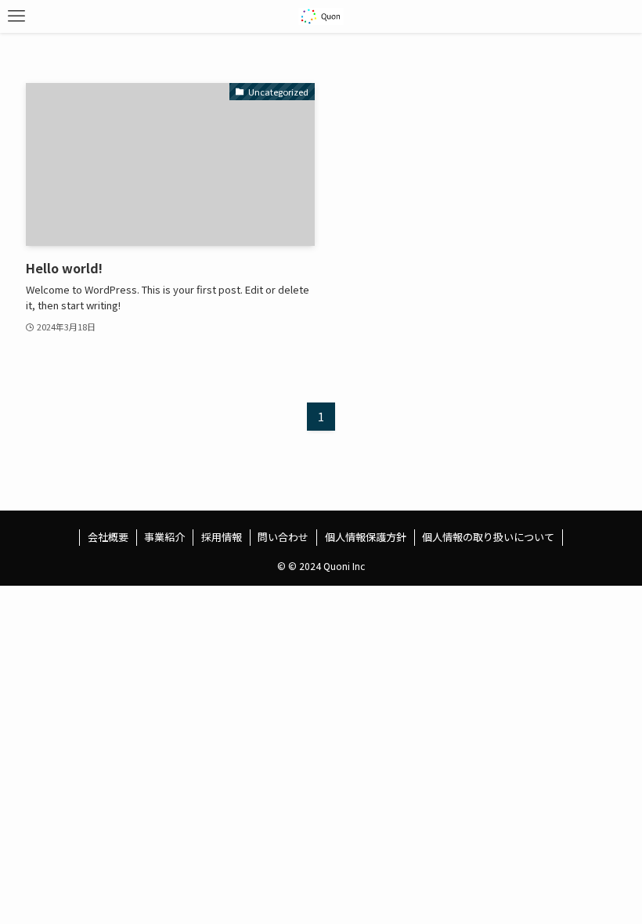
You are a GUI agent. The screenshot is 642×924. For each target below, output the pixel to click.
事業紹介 (164, 536)
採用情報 (221, 536)
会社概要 (108, 536)
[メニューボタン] (16, 16)
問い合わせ (283, 536)
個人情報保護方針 (365, 536)
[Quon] (321, 16)
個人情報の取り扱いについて (488, 536)
